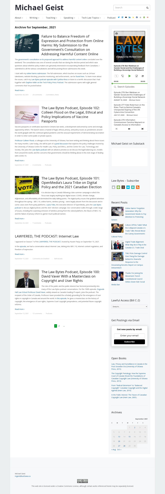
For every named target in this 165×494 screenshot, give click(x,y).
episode (23, 246)
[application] (129, 56)
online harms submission (36, 73)
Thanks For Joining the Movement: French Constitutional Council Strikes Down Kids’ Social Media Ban (128, 279)
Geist (39, 7)
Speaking (68, 17)
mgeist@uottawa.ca (22, 476)
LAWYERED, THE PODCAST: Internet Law (47, 236)
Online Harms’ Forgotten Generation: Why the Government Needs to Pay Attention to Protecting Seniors (128, 214)
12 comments (37, 313)
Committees (50, 95)
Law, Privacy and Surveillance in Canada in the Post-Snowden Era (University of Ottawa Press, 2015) (129, 366)
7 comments (37, 223)
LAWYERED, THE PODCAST (50, 242)
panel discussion (61, 143)
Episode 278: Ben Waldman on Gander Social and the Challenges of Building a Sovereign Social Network (129, 94)
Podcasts (48, 165)
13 (119, 436)
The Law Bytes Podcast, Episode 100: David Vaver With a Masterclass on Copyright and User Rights (70, 276)
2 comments (37, 165)
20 (119, 441)
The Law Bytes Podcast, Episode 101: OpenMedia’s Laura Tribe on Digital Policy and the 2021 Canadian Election (71, 182)
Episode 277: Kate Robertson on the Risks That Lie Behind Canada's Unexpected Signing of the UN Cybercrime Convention (129, 108)
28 (124, 446)
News (57, 95)
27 (119, 446)
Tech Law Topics (90, 17)
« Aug (113, 449)
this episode (61, 298)
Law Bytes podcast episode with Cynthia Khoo (49, 79)
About (18, 17)
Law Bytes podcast (39, 150)
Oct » (119, 449)
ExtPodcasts (58, 259)
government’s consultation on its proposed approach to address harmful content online (52, 59)
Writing (33, 17)
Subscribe (129, 342)
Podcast (111, 17)
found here (80, 76)
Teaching (50, 17)
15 (129, 436)
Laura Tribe (50, 205)
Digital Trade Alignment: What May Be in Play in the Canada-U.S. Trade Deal (135, 245)
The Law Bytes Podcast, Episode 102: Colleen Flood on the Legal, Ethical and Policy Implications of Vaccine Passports (72, 114)
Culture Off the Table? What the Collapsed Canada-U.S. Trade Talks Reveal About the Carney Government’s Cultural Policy (129, 231)
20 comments (37, 95)
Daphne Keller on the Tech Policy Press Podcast (45, 82)
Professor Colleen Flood (24, 140)
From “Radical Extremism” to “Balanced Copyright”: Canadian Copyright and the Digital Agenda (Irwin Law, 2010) (129, 388)
